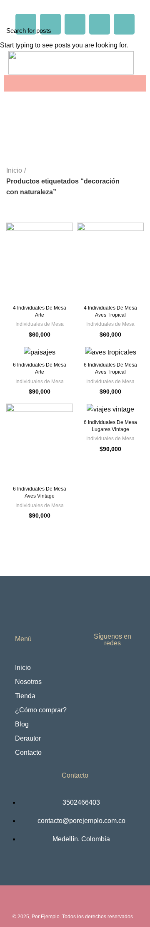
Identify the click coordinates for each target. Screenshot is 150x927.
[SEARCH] (138, 30)
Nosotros (28, 681)
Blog (22, 724)
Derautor (28, 738)
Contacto (28, 752)
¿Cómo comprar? (41, 710)
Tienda (25, 695)
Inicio (23, 667)
